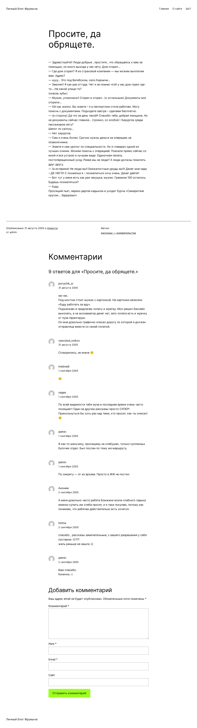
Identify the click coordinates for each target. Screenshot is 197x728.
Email (53, 659)
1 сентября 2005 (68, 370)
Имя (52, 643)
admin (62, 431)
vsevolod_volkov (69, 340)
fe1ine (62, 523)
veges (62, 392)
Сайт (51, 675)
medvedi (63, 366)
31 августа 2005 (68, 287)
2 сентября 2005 (68, 492)
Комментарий (58, 606)
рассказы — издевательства (118, 232)
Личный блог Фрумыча (21, 8)
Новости (52, 228)
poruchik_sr (65, 283)
